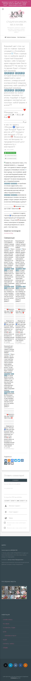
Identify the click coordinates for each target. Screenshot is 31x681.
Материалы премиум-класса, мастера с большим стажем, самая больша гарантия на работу (16, 30)
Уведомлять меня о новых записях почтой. (17, 528)
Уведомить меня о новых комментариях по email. (16, 523)
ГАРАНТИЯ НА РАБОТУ (10, 635)
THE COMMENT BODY (8, 488)
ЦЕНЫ (4, 631)
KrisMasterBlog (8, 233)
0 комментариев (11, 158)
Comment (15, 480)
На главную (6, 623)
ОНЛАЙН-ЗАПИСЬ (7, 619)
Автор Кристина (11, 155)
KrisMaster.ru (14, 678)
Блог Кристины (21, 37)
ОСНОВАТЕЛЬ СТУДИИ (9, 627)
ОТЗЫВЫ (5, 647)
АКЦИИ (5, 639)
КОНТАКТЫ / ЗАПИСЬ (8, 643)
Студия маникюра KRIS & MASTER (16, 23)
